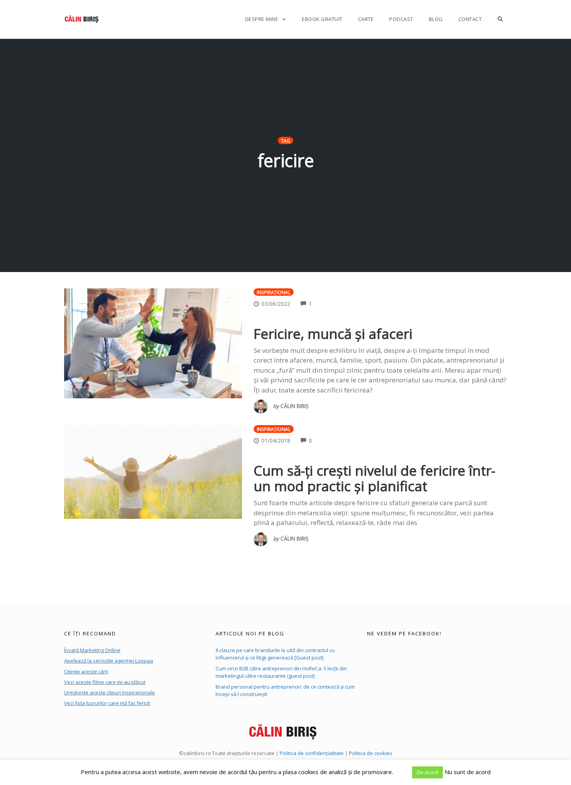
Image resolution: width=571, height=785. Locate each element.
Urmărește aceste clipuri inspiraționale (109, 692)
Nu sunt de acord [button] (468, 772)
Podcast (401, 19)
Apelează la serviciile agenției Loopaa (108, 660)
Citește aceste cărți (86, 671)
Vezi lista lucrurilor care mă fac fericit (107, 703)
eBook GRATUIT (322, 19)
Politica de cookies (370, 753)
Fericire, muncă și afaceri (333, 333)
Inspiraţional (274, 292)
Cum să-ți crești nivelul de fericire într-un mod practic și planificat (374, 478)
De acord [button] (427, 772)
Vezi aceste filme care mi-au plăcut (104, 682)
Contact (470, 19)
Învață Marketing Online (92, 650)
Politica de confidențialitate (312, 753)
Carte (366, 19)
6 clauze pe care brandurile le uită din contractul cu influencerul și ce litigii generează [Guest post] (275, 654)
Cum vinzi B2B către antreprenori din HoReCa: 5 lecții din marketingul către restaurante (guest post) (281, 672)
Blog (436, 19)
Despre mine (262, 19)
